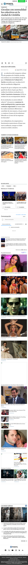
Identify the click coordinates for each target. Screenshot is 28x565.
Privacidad (21, 554)
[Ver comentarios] (26, 7)
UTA (3, 186)
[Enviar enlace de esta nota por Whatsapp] (9, 63)
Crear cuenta (23, 214)
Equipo (24, 554)
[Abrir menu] (1, 4)
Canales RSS (3, 554)
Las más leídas (7, 506)
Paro (14, 186)
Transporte (9, 186)
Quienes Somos (9, 554)
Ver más (23, 540)
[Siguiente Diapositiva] (26, 200)
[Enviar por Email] (12, 63)
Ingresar (15, 1)
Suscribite (21, 1)
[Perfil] (14, 547)
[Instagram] (16, 550)
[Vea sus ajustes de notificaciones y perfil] (26, 1)
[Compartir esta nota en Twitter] (5, 63)
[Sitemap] (22, 550)
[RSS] (19, 550)
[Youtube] (12, 550)
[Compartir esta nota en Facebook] (2, 63)
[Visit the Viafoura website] (24, 249)
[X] (9, 550)
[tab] (6, 224)
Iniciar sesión (18, 214)
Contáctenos (15, 554)
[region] (14, 233)
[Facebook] (5, 550)
